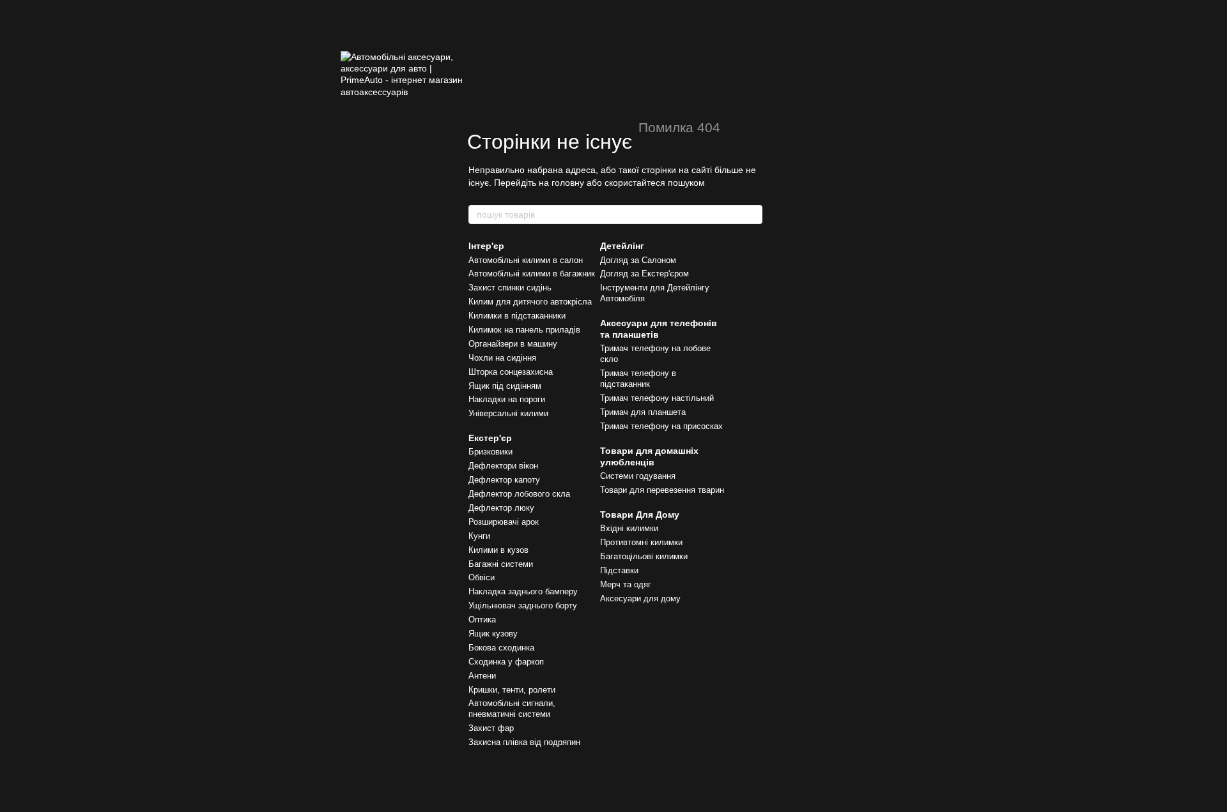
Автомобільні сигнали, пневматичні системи (511, 708)
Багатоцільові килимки (644, 556)
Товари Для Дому (639, 514)
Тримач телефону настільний (657, 398)
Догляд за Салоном (638, 260)
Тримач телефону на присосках (661, 426)
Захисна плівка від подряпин (524, 742)
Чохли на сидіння (502, 358)
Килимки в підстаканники (517, 315)
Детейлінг (622, 246)
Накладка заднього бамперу (523, 591)
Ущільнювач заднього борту (522, 605)
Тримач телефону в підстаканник (638, 378)
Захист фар (491, 728)
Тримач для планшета (643, 412)
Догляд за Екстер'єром (644, 273)
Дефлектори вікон (503, 465)
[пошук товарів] (752, 214)
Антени (482, 675)
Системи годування (637, 476)
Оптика (482, 619)
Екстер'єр (490, 438)
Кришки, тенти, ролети (511, 690)
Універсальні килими (508, 413)
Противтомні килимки (641, 542)
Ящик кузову (493, 633)
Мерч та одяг (625, 584)
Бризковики (490, 451)
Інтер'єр (486, 246)
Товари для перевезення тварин (662, 490)
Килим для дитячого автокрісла (530, 301)
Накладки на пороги (506, 399)
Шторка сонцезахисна (510, 372)
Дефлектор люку (501, 508)
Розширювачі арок (503, 522)
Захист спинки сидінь (510, 287)
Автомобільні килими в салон (525, 260)
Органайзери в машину (512, 344)
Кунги (479, 536)
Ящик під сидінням (504, 386)
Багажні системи (500, 564)
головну (568, 182)
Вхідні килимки (629, 528)
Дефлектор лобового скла (519, 494)
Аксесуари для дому (640, 598)
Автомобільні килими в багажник (531, 273)
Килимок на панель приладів (524, 330)
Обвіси (481, 577)
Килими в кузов (498, 550)
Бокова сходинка (501, 647)
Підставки (619, 570)
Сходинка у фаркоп (506, 661)
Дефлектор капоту (504, 480)
